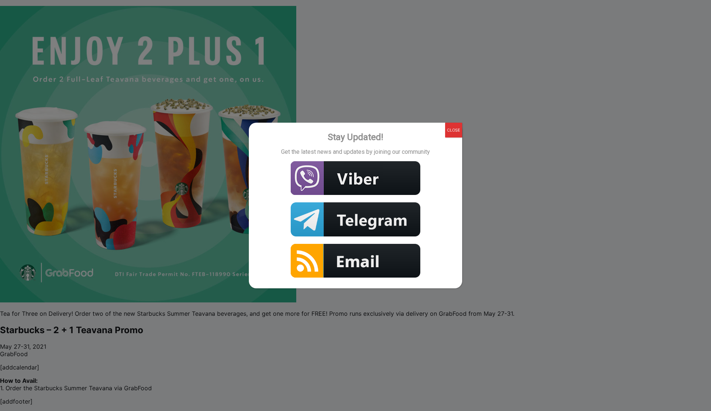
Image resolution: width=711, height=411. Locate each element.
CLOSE (453, 130)
